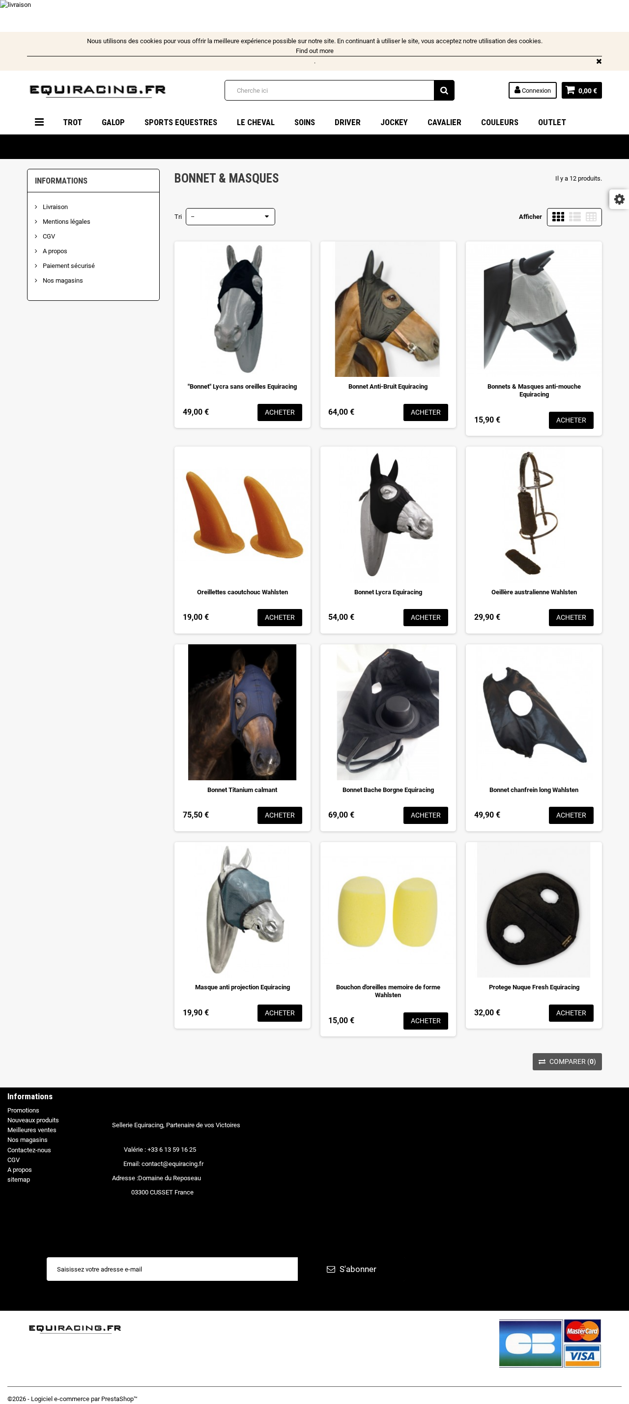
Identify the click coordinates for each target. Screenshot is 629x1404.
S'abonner (357, 1269)
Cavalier (444, 122)
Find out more (315, 50)
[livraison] (287, 16)
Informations (61, 180)
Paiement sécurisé (68, 265)
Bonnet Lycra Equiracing (388, 592)
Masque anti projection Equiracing (242, 987)
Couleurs (499, 122)
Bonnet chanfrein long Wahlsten (533, 790)
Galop (113, 122)
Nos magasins (62, 280)
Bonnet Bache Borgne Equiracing (388, 790)
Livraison (54, 207)
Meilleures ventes (32, 1130)
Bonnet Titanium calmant (242, 790)
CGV (48, 236)
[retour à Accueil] (31, 146)
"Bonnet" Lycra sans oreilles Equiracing (242, 386)
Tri (178, 216)
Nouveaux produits (33, 1120)
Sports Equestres (180, 122)
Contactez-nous (29, 1150)
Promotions (23, 1110)
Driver (348, 122)
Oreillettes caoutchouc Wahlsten (242, 592)
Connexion (535, 90)
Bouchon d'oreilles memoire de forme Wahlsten (388, 991)
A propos (54, 251)
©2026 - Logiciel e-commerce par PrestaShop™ (72, 1399)
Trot (72, 122)
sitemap (18, 1179)
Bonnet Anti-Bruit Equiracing (388, 386)
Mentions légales (65, 221)
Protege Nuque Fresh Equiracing (534, 987)
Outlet (552, 122)
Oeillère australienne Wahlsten (534, 592)
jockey (394, 122)
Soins (304, 122)
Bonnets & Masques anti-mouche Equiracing (534, 390)
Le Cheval (256, 122)
